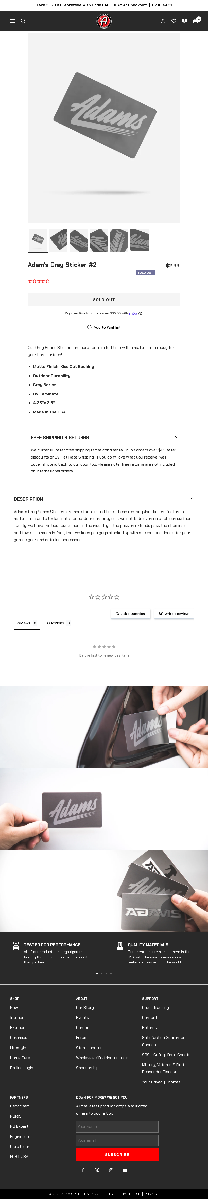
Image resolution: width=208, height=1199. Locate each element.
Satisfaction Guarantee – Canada (165, 1041)
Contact (149, 1017)
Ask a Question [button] (133, 613)
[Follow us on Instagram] (111, 1170)
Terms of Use (129, 1194)
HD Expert (19, 1126)
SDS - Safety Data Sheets (166, 1054)
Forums (83, 1037)
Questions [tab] (55, 623)
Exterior (17, 1027)
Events (82, 1017)
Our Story (85, 1007)
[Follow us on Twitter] (97, 1170)
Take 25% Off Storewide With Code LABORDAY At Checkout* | (104, 5)
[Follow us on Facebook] (83, 1170)
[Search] (23, 21)
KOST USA (19, 1156)
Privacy (151, 1194)
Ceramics (18, 1037)
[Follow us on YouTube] (125, 1170)
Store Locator (89, 1047)
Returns (149, 1027)
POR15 (15, 1116)
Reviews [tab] (23, 623)
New (14, 1007)
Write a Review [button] (177, 613)
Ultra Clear (19, 1146)
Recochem (20, 1106)
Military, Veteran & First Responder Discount (163, 1068)
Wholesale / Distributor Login (102, 1058)
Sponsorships (88, 1067)
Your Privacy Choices (161, 1082)
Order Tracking (155, 1007)
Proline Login (21, 1067)
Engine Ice (19, 1136)
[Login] (163, 21)
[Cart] (195, 21)
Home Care (20, 1058)
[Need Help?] (184, 21)
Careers (83, 1027)
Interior (17, 1017)
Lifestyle (18, 1047)
